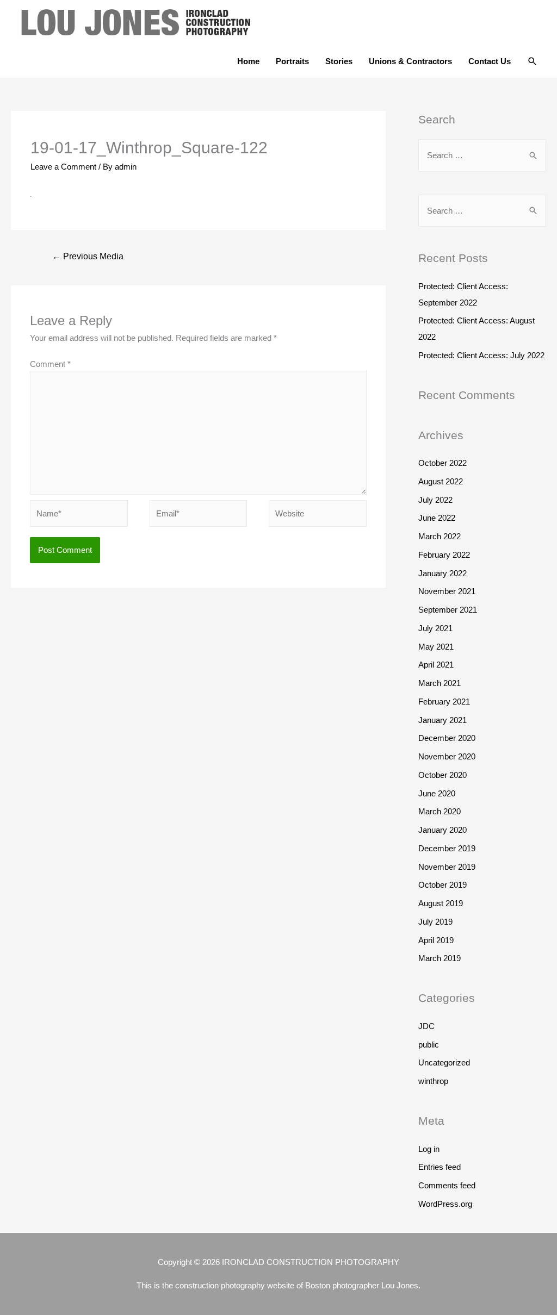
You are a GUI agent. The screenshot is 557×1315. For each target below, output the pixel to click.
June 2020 (436, 793)
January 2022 (442, 573)
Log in (429, 1149)
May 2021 (436, 646)
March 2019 (439, 958)
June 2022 (436, 517)
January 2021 (442, 720)
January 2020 (442, 829)
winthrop (433, 1081)
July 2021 (435, 628)
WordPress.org (445, 1203)
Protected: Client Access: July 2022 (481, 355)
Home (248, 61)
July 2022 (435, 499)
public (428, 1044)
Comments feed (446, 1185)
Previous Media (87, 256)
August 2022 (440, 481)
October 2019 (442, 884)
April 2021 (436, 664)
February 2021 (444, 701)
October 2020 (442, 775)
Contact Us (489, 61)
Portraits (292, 61)
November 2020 (446, 756)
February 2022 (444, 554)
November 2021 (446, 591)
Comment (50, 364)
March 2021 (439, 683)
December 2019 (446, 848)
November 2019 (446, 866)
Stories (338, 61)
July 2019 (435, 921)
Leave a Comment (63, 166)
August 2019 (440, 903)
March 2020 (439, 811)
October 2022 (442, 463)
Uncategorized (444, 1062)
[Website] (318, 515)
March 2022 (439, 536)
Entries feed (439, 1166)
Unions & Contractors (410, 61)
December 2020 (446, 738)
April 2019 (436, 940)
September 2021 (447, 609)
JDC (426, 1026)
